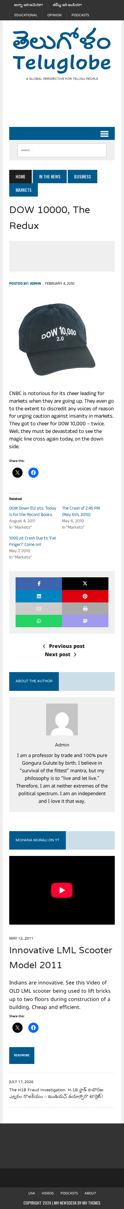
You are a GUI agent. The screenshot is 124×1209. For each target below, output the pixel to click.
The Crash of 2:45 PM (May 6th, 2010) (81, 511)
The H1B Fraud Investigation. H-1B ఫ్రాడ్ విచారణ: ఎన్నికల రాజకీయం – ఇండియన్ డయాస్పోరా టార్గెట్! (56, 1093)
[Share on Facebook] (39, 583)
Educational (26, 15)
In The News (49, 176)
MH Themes (91, 1203)
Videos (48, 1194)
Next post (57, 655)
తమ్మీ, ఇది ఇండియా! (67, 5)
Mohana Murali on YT (37, 840)
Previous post (67, 646)
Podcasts (80, 15)
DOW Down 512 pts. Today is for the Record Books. (32, 511)
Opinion (54, 15)
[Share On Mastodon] (85, 621)
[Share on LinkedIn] (39, 596)
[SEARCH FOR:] (62, 149)
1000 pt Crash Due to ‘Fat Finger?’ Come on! (32, 541)
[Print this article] (85, 608)
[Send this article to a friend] (39, 608)
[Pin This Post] (85, 596)
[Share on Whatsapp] (39, 621)
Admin (35, 284)
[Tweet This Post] (85, 583)
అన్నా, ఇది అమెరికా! (28, 5)
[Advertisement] (66, 109)
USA (31, 1194)
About (90, 1194)
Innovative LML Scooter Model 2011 (60, 958)
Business (82, 176)
